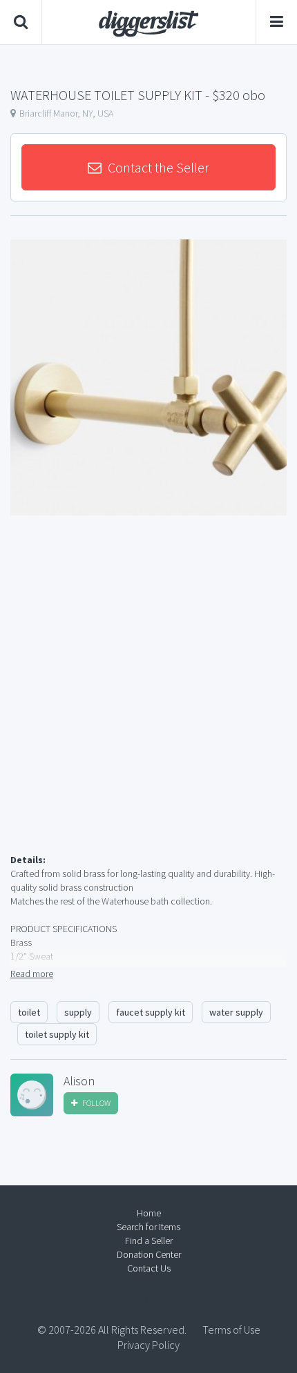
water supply (236, 1012)
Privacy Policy (148, 1345)
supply (78, 1012)
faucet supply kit (150, 1012)
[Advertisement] (148, 701)
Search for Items (148, 1227)
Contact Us (149, 1268)
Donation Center (149, 1254)
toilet (29, 1012)
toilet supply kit (57, 1034)
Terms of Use (231, 1329)
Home (149, 1213)
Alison (79, 1081)
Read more (31, 973)
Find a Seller (149, 1240)
